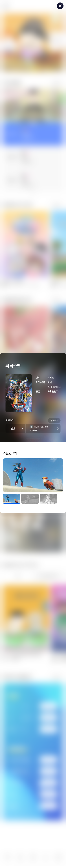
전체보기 (54, 420)
